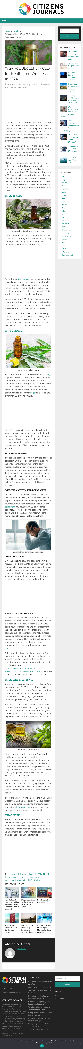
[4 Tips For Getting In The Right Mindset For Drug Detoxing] (44, 918)
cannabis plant (29, 874)
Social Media (66, 236)
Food (63, 198)
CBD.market (23, 279)
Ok (42, 1046)
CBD (40, 874)
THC (30, 880)
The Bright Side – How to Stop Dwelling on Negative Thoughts (28, 928)
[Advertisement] (28, 106)
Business (65, 183)
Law (63, 214)
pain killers (10, 507)
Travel (64, 249)
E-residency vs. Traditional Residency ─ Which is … (73, 87)
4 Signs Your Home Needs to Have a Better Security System (28, 903)
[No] (80, 1044)
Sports (64, 239)
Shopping (65, 233)
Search (69, 37)
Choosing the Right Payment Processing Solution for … (73, 99)
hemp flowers (11, 877)
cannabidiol (15, 874)
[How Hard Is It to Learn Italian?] (44, 892)
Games (64, 202)
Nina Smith (12, 84)
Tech (63, 242)
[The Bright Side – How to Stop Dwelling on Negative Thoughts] (28, 918)
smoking (46, 374)
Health (46, 84)
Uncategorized (67, 255)
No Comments (20, 87)
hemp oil (24, 877)
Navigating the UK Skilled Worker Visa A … (73, 149)
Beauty (64, 176)
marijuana (34, 877)
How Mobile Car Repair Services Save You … (73, 55)
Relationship (66, 230)
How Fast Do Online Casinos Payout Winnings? (73, 138)
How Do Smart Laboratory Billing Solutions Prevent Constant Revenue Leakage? (12, 904)
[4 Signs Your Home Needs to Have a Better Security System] (28, 892)
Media (64, 220)
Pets (63, 227)
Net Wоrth (65, 224)
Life (63, 217)
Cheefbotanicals (22, 807)
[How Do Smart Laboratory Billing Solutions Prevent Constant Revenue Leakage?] (12, 892)
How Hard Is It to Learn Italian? (43, 901)
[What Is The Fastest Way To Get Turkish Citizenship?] (12, 918)
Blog (63, 180)
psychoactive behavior (15, 880)
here (7, 648)
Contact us (61, 998)
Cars (63, 186)
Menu (4, 21)
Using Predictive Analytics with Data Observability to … (69, 126)
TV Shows (65, 252)
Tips (7, 87)
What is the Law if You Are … (72, 160)
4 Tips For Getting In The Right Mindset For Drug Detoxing (44, 928)
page (32, 393)
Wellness (38, 880)
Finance (64, 195)
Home (64, 208)
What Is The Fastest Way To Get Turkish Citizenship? (11, 928)
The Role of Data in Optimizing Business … (72, 76)
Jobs (63, 211)
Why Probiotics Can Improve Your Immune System (69, 112)
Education (65, 189)
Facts (64, 192)
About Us (60, 995)
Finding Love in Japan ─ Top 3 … (73, 65)
